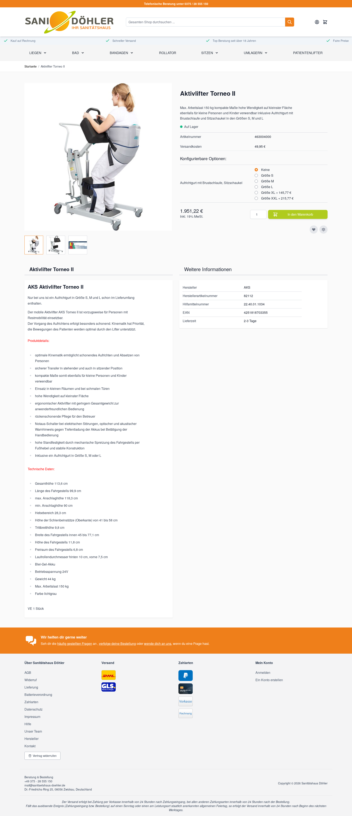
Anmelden (262, 672)
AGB (27, 672)
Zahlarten (31, 702)
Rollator (167, 52)
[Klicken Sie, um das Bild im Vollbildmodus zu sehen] (98, 157)
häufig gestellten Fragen (74, 643)
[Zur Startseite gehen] (69, 22)
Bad (75, 52)
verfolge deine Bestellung (117, 643)
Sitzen (207, 52)
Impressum (32, 716)
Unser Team (33, 731)
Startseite (30, 66)
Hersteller (31, 738)
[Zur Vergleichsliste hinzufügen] (323, 229)
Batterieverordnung (38, 694)
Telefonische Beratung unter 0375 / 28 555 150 (176, 4)
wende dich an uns (157, 643)
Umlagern (253, 52)
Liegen (35, 52)
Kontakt (29, 746)
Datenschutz (33, 709)
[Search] (289, 22)
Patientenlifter (308, 52)
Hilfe (27, 724)
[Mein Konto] (317, 22)
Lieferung (31, 687)
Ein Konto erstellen (269, 679)
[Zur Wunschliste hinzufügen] (314, 229)
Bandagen (119, 52)
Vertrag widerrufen (45, 756)
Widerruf (30, 679)
